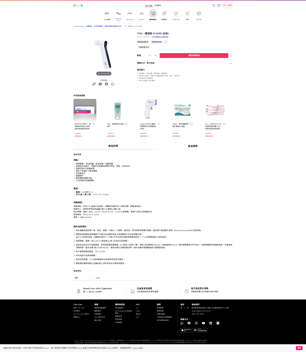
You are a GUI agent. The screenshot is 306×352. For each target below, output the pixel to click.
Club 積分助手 (99, 317)
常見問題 (118, 319)
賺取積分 (97, 311)
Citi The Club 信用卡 (81, 314)
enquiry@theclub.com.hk (201, 311)
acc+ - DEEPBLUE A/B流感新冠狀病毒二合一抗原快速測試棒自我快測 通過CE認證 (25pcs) (213, 126)
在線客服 (118, 322)
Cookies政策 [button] (137, 348)
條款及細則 (161, 314)
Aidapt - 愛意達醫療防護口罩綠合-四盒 (180, 125)
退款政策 (118, 316)
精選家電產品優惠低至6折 (113, 26)
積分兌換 (97, 320)
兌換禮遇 (97, 314)
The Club (149, 5)
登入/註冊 (227, 5)
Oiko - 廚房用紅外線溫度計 (115, 125)
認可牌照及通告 (163, 320)
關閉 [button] (299, 348)
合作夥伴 (157, 5)
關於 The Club (79, 308)
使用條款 (160, 311)
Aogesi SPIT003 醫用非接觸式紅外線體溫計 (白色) (148, 126)
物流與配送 (119, 308)
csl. (137, 308)
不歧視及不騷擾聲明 (164, 317)
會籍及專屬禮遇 (100, 308)
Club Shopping (79, 26)
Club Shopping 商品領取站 (123, 312)
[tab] (113, 145)
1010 (138, 311)
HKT (137, 317)
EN (188, 308)
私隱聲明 (160, 308)
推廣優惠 (89, 26)
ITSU (98, 278)
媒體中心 (77, 317)
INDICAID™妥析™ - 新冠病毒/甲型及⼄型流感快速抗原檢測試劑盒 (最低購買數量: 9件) (83, 126)
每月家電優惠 (98, 26)
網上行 (138, 314)
